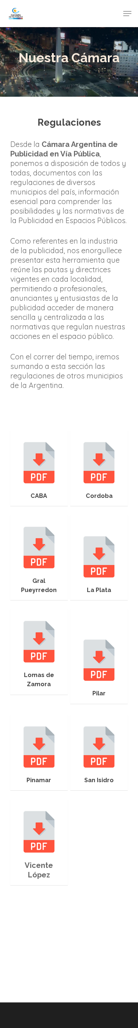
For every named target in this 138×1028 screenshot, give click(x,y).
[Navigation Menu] (127, 13)
